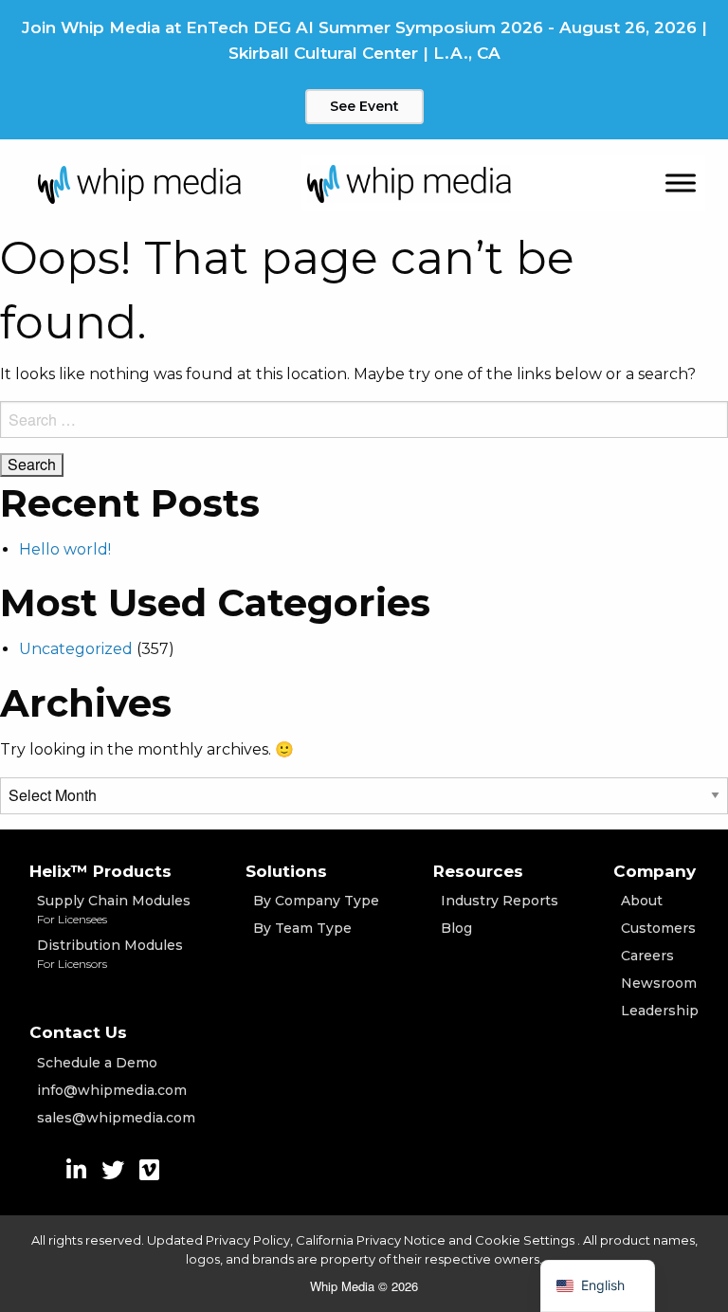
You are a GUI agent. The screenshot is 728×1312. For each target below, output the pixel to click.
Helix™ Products (100, 871)
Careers (647, 955)
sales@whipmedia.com (116, 1117)
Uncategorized (76, 649)
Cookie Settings (526, 1240)
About (642, 900)
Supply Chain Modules (114, 909)
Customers (658, 928)
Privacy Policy (248, 1240)
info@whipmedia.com (112, 1090)
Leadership (660, 1010)
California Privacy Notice (371, 1240)
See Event (364, 106)
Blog (456, 928)
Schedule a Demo (97, 1062)
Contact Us (78, 1032)
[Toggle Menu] (680, 183)
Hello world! (65, 549)
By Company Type (316, 900)
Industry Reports (499, 900)
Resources (478, 871)
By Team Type (302, 928)
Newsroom (659, 983)
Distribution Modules (110, 954)
